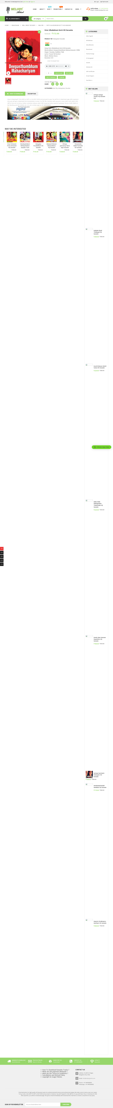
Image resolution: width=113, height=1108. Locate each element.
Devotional (89, 49)
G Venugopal (89, 58)
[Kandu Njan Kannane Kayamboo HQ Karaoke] (89, 701)
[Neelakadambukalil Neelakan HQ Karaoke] (89, 849)
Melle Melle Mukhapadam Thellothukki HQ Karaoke (98, 504)
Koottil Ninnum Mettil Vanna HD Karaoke (100, 367)
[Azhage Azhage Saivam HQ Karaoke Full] (89, 158)
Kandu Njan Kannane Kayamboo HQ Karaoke (100, 639)
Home (7, 25)
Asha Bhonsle (90, 45)
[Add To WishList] (8, 152)
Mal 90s (40, 25)
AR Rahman (89, 40)
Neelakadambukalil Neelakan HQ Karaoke (100, 786)
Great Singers (90, 76)
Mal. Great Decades (28, 25)
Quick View (10, 133)
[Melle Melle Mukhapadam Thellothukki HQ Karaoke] (89, 566)
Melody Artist (53, 82)
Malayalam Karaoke (59, 39)
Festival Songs (90, 54)
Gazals (88, 62)
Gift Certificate (90, 71)
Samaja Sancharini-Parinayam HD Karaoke (99, 775)
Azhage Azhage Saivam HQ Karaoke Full (99, 96)
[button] (101, 447)
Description (32, 94)
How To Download (16, 94)
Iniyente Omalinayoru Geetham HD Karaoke (100, 922)
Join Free (26, 1)
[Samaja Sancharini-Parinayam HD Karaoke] (89, 774)
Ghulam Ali (89, 67)
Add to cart (59, 73)
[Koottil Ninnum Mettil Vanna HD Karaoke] (89, 430)
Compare (61, 77)
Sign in (32, 1)
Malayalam (15, 25)
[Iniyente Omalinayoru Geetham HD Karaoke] (89, 985)
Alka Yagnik (89, 36)
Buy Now (69, 73)
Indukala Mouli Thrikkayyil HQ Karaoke (98, 232)
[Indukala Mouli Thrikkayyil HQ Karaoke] (89, 294)
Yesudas (67, 88)
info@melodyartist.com (101, 10)
